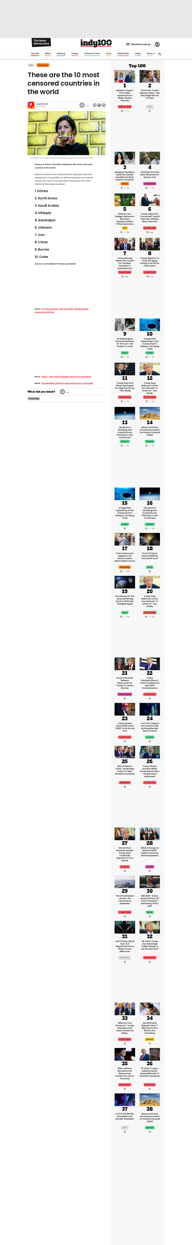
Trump (74, 53)
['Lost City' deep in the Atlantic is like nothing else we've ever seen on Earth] (150, 709)
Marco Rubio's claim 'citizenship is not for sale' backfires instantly (125, 770)
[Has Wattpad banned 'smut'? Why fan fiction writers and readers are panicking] (150, 1008)
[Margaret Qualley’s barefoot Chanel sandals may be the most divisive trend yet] (125, 157)
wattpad (149, 1039)
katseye (150, 867)
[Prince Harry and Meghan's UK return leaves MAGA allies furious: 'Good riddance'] (125, 539)
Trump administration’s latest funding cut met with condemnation (150, 683)
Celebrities (123, 53)
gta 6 (150, 107)
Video (138, 53)
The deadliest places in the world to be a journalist (67, 383)
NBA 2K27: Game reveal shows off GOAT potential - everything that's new (150, 901)
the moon (124, 441)
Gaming (61, 53)
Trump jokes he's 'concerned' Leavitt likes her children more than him (150, 218)
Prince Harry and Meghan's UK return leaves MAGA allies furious (125, 557)
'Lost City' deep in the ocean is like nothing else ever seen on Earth (150, 727)
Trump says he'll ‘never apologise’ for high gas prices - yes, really (125, 387)
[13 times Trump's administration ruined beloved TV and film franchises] (150, 1054)
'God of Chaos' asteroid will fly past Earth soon (150, 556)
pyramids (149, 441)
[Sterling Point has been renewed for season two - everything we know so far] (150, 157)
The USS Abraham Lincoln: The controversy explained (125, 900)
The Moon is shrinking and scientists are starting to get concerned (125, 432)
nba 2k (149, 912)
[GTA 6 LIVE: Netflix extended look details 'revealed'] (125, 1099)
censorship (43, 65)
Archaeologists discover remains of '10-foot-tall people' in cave (125, 342)
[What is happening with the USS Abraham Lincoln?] (125, 881)
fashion (125, 184)
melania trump (124, 107)
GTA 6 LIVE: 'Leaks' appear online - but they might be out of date (150, 94)
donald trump (149, 228)
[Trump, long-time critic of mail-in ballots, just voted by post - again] (125, 1224)
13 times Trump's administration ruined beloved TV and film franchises (150, 1072)
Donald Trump (124, 397)
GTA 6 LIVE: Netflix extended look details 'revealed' (125, 1116)
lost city (149, 737)
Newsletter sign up (140, 44)
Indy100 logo (96, 43)
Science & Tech (92, 53)
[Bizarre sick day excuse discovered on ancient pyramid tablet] (150, 413)
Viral (108, 53)
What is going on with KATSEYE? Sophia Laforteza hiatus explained (150, 852)
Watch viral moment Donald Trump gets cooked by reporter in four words (124, 854)
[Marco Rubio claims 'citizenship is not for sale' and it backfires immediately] (125, 751)
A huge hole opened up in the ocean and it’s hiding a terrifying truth (149, 343)
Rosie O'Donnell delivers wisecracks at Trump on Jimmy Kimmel (124, 683)
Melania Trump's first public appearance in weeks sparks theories (124, 95)
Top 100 (35, 53)
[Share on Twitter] (99, 105)
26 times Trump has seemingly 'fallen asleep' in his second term (149, 945)
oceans (150, 353)
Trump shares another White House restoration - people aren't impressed (149, 771)
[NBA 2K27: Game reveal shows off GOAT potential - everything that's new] (150, 881)
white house (149, 1085)
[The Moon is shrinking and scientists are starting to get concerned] (125, 413)
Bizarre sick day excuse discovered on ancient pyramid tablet (150, 431)
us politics (125, 867)
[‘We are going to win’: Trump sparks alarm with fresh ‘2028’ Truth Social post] (125, 709)
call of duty (124, 958)
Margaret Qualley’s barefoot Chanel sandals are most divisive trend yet (125, 176)
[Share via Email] (104, 105)
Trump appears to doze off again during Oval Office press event (149, 262)
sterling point (149, 184)
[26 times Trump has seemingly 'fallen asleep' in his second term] (150, 926)
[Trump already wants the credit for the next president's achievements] (125, 243)
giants (124, 353)
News (47, 53)
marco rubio (124, 783)
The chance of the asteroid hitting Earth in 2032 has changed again (125, 600)
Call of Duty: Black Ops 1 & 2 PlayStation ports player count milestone (124, 946)
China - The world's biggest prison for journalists (66, 376)
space (149, 567)
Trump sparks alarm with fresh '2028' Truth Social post (124, 727)
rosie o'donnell (125, 694)
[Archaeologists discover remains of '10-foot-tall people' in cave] (125, 324)
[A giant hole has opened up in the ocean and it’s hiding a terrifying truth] (150, 324)
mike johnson (125, 1085)
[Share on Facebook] (95, 105)
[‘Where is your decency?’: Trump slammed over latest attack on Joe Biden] (125, 1008)
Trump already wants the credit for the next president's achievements (125, 263)
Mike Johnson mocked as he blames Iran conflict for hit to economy (124, 1073)
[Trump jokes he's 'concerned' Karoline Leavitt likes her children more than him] (150, 199)
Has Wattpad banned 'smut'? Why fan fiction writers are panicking (150, 1028)
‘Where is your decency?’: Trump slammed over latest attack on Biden (125, 1028)
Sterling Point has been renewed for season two (149, 174)
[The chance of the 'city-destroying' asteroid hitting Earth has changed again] (125, 581)
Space (124, 613)
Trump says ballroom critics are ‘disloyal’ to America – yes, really (149, 388)
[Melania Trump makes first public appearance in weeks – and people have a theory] (125, 76)
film (124, 228)
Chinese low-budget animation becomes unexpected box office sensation (124, 219)
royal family (124, 567)
